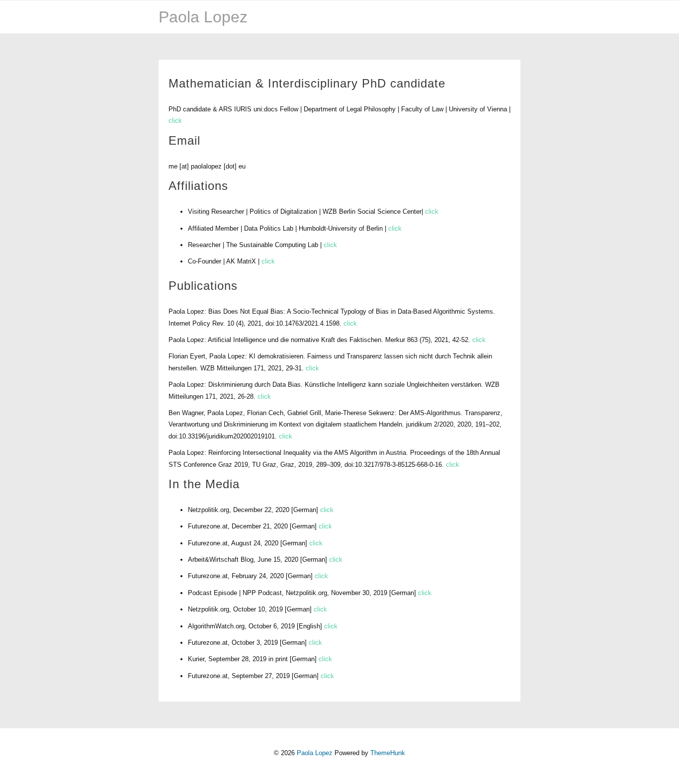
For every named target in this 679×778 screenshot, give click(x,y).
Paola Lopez (203, 17)
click (175, 120)
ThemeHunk (387, 753)
